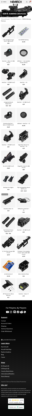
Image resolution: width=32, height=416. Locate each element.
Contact (3, 321)
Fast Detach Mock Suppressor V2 (8, 230)
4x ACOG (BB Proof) (8, 166)
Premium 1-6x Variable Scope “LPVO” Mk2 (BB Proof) (24, 253)
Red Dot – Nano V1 (24, 294)
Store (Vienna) (5, 376)
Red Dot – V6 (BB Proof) (8, 145)
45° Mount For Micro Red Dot (8, 294)
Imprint (3, 381)
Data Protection (21, 381)
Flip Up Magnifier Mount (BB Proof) (23, 188)
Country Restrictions (7, 371)
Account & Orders (6, 323)
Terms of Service (11, 381)
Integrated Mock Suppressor (8, 102)
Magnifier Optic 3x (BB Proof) (24, 166)
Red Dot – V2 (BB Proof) (23, 102)
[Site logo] (16, 2)
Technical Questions (7, 328)
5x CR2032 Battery (24, 40)
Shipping (3, 326)
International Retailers (7, 374)
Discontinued (5, 19)
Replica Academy (6, 352)
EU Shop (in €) (5, 366)
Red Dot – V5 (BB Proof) (23, 230)
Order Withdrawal (6, 331)
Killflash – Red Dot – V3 (23, 123)
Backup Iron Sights (8, 187)
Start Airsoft (4, 347)
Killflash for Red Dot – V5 (24, 209)
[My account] (26, 1)
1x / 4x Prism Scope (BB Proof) (8, 252)
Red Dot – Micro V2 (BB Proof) (8, 61)
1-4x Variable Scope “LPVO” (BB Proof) (8, 40)
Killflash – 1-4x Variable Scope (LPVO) (23, 61)
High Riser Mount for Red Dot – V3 (23, 145)
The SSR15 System (15, 19)
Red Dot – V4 (23, 82)
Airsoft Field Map (6, 349)
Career (3, 357)
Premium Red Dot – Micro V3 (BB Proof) (8, 124)
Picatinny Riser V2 (8, 208)
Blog (2, 354)
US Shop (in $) (5, 368)
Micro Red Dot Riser (23, 274)
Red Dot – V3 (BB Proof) (8, 82)
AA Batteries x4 (8, 274)
